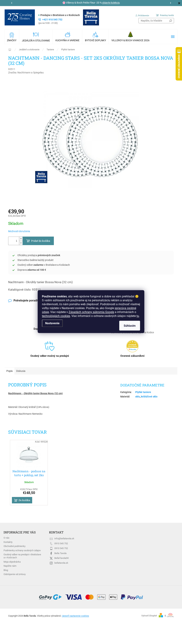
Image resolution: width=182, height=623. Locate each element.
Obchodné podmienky (14, 546)
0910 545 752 (61, 543)
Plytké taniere (143, 392)
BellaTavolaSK (61, 558)
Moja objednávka (12, 561)
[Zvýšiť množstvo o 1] (21, 239)
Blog (6, 570)
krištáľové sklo (149, 396)
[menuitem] (12, 36)
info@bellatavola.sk (64, 538)
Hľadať (171, 20)
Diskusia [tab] (20, 371)
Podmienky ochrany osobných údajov (22, 550)
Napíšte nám (10, 566)
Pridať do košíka (40, 240)
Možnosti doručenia (19, 231)
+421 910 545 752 (50, 21)
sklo (137, 396)
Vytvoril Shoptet (149, 615)
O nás (6, 537)
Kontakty (8, 542)
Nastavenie (52, 323)
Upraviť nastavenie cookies (75, 615)
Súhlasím (130, 325)
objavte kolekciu (111, 2)
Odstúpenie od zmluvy (15, 574)
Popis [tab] (9, 371)
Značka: (26, 72)
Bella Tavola (60, 553)
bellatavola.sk (61, 562)
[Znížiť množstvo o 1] (21, 243)
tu (137, 315)
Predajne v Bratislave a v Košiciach (60, 15)
